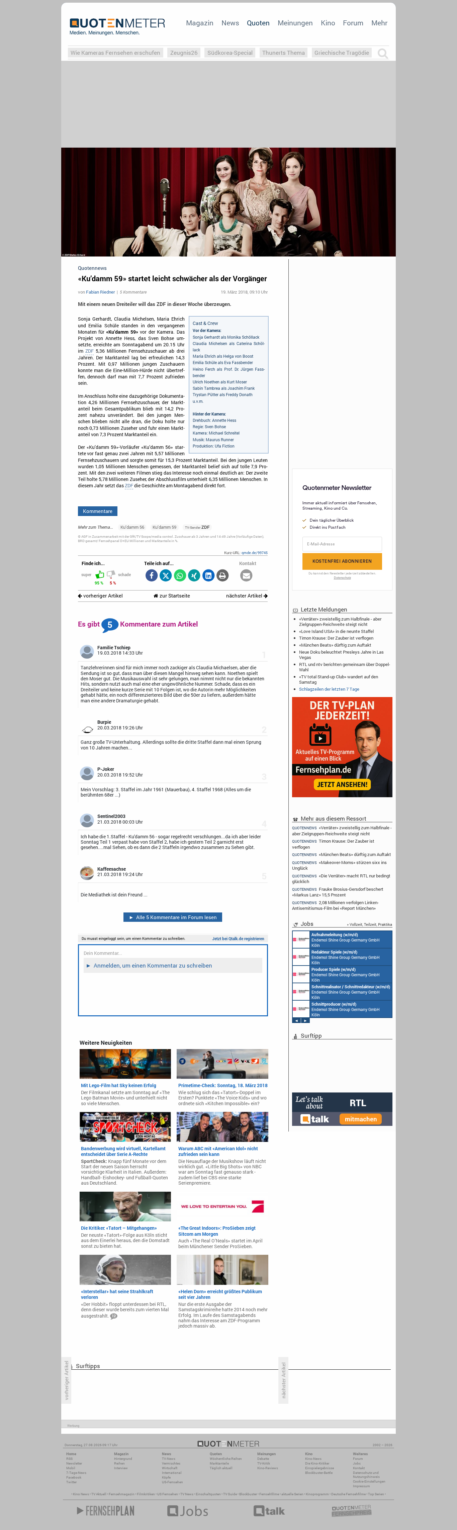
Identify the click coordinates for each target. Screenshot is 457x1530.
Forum (353, 22)
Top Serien (376, 1494)
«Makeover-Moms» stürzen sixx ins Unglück (339, 865)
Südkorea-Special (230, 52)
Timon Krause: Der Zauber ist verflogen (336, 638)
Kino (328, 22)
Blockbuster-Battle (319, 1473)
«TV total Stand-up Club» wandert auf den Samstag (338, 679)
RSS (69, 1459)
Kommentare (97, 511)
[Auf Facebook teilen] (151, 576)
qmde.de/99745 (255, 552)
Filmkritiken (146, 1494)
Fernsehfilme (269, 1494)
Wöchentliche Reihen (226, 1459)
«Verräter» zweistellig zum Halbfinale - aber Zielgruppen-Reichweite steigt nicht (340, 621)
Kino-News (313, 1459)
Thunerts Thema (283, 52)
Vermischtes (171, 1463)
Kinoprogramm (317, 1494)
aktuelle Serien (292, 1494)
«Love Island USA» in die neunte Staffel (336, 631)
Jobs (357, 1463)
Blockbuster (248, 1494)
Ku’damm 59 (164, 527)
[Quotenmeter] (117, 26)
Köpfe (166, 1477)
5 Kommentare (133, 292)
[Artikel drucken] (222, 576)
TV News (186, 1494)
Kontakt (359, 1468)
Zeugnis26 (184, 52)
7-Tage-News (76, 1473)
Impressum (361, 1486)
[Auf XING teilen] (194, 576)
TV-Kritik (263, 1463)
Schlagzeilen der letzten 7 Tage (329, 689)
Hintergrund (123, 1459)
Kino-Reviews (267, 1468)
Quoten (258, 22)
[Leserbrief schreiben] (246, 576)
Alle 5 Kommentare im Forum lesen (173, 917)
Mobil (70, 1468)
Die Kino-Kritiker (317, 1463)
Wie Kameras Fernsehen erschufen (115, 52)
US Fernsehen (167, 1494)
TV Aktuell (98, 1494)
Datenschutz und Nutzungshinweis (366, 1475)
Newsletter (74, 1463)
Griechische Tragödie (341, 52)
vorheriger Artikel (102, 595)
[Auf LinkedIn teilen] (208, 576)
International (172, 1473)
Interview (121, 1468)
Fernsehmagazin (121, 1494)
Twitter (71, 1482)
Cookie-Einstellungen (369, 1481)
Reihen (119, 1463)
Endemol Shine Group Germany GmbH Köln (345, 940)
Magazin (199, 22)
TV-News (168, 1459)
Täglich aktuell (221, 1468)
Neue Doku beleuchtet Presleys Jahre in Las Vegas (341, 654)
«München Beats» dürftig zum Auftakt (335, 645)
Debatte (263, 1459)
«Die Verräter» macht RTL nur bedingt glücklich (341, 878)
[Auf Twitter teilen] (166, 576)
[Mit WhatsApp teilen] (180, 576)
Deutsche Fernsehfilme (348, 1494)
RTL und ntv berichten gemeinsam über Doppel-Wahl (344, 667)
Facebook (73, 1477)
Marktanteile (219, 1463)
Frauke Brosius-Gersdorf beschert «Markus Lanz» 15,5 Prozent (337, 891)
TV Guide (230, 1494)
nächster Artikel (245, 595)
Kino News (81, 1494)
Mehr (379, 22)
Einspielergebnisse (319, 1468)
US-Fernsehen (172, 1482)
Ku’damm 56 (132, 527)
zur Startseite (174, 595)
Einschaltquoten (208, 1494)
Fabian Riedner (100, 292)
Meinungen (295, 22)
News (230, 22)
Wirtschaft (169, 1468)
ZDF (89, 351)
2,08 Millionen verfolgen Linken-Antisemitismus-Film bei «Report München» (335, 905)
